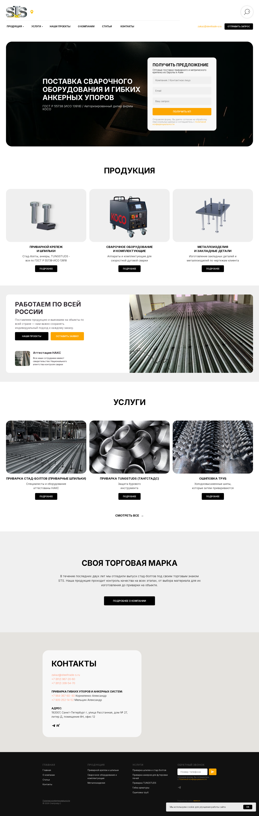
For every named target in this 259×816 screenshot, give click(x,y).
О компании (49, 775)
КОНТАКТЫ (127, 26)
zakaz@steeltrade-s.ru (210, 26)
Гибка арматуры (140, 787)
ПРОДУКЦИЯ (14, 26)
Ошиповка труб (140, 792)
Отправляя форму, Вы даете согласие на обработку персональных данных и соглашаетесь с (180, 120)
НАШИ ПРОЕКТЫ (60, 26)
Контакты (47, 784)
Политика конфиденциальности (56, 801)
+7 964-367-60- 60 (63, 695)
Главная (49, 764)
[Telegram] (179, 787)
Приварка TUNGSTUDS (144, 783)
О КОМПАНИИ (86, 26)
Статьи (46, 779)
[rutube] (58, 726)
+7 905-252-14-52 (63, 699)
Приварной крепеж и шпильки (103, 770)
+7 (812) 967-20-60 (63, 679)
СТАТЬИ (107, 26)
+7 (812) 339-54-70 (63, 683)
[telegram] (53, 726)
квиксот (196, 801)
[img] (16, 12)
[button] (239, 26)
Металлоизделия (96, 783)
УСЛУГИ (36, 26)
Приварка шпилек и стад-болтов (149, 770)
